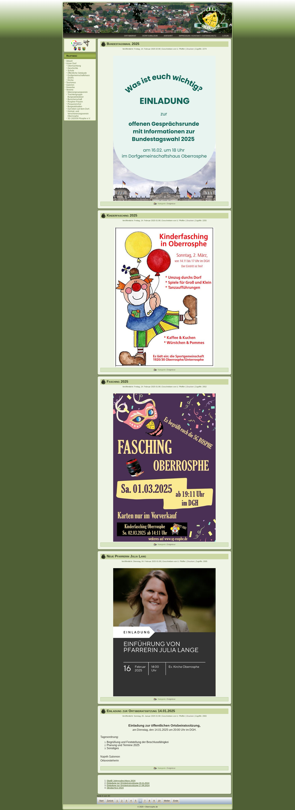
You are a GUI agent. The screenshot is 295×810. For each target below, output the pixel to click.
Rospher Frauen (75, 102)
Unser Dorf (71, 63)
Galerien (70, 85)
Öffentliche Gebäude (77, 73)
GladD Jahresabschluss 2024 (121, 781)
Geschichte (73, 68)
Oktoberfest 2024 (115, 788)
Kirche (71, 80)
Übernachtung (74, 66)
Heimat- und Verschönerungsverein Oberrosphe (78, 113)
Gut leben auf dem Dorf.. (79, 109)
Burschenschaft (75, 99)
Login (225, 36)
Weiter (167, 801)
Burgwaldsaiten (75, 106)
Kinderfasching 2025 (122, 215)
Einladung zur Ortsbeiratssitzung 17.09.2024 (128, 785)
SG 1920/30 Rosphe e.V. (79, 118)
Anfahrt (168, 36)
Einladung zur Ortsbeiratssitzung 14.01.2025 (141, 711)
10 (159, 801)
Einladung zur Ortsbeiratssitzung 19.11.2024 (128, 783)
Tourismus (71, 82)
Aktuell (69, 61)
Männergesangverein (78, 92)
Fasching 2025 (117, 381)
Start (101, 801)
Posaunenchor (74, 104)
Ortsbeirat (130, 36)
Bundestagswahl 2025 (123, 44)
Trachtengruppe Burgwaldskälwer (76, 95)
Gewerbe (70, 87)
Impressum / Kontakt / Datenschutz (197, 36)
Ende (175, 801)
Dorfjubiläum (150, 36)
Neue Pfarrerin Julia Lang (126, 556)
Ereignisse (171, 204)
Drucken (190, 49)
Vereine (69, 90)
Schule (71, 70)
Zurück (110, 801)
